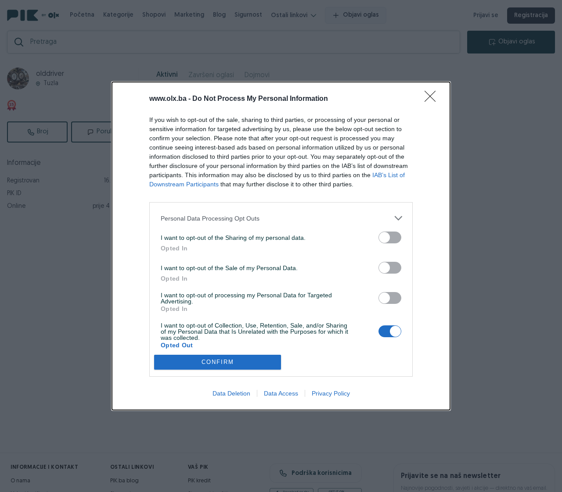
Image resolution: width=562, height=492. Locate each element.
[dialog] (281, 246)
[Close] (433, 99)
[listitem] (281, 218)
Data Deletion (231, 393)
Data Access (281, 393)
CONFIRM (218, 362)
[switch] (389, 237)
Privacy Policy (331, 393)
